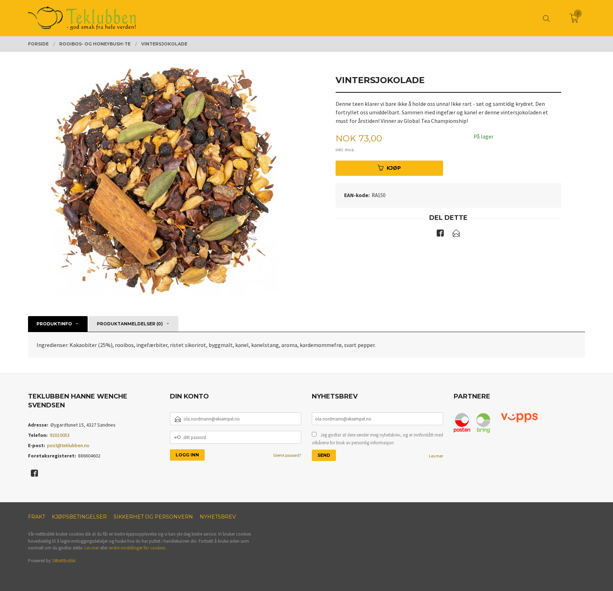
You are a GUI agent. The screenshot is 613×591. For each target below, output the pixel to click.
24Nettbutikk (64, 561)
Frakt (36, 517)
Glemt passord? (287, 455)
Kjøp (394, 168)
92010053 (60, 435)
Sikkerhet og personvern (153, 517)
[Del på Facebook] (440, 234)
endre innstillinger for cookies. (137, 548)
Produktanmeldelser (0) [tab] (130, 323)
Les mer (436, 456)
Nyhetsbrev (218, 517)
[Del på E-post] (456, 234)
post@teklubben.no (68, 445)
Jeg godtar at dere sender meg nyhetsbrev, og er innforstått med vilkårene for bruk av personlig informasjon (377, 439)
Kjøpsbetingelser (79, 517)
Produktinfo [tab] (54, 323)
